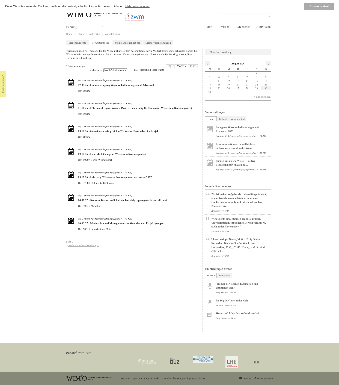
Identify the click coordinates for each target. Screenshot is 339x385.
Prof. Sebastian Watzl (226, 318)
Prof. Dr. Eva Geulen (226, 292)
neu (211, 119)
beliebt (223, 119)
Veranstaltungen (100, 42)
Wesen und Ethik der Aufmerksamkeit (238, 313)
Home (69, 33)
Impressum (137, 378)
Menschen (243, 27)
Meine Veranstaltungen (158, 42)
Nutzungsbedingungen (185, 378)
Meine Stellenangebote (127, 42)
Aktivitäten (263, 27)
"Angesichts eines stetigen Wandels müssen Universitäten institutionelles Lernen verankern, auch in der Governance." (238, 222)
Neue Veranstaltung (221, 52)
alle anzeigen (263, 96)
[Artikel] (71, 82)
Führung (71, 27)
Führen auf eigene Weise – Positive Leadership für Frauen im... (235, 163)
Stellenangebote (77, 42)
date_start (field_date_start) (149, 69)
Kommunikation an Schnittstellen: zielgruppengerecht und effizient (235, 146)
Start (209, 27)
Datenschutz (167, 378)
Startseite (125, 378)
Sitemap (202, 378)
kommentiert (238, 119)
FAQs (147, 378)
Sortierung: (96, 70)
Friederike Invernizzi (226, 305)
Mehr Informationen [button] (137, 6)
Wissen (225, 27)
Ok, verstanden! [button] (319, 6)
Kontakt (155, 378)
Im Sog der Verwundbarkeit (232, 300)
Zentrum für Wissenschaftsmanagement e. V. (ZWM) (107, 80)
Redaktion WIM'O (220, 210)
